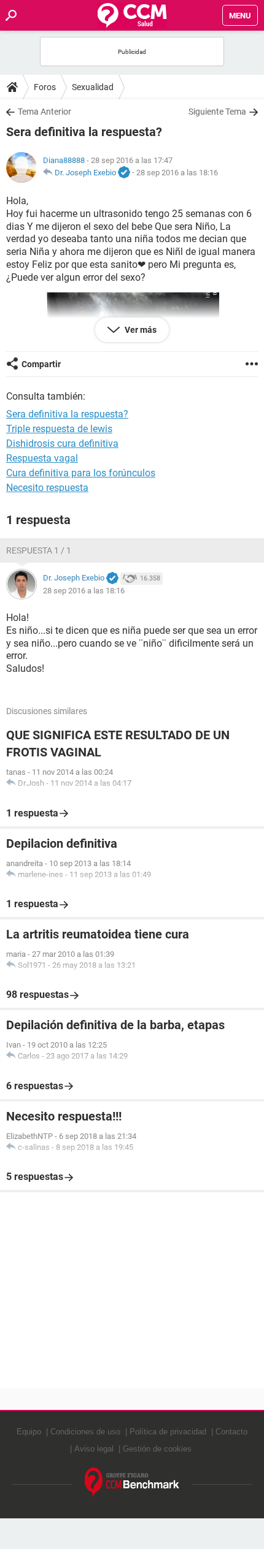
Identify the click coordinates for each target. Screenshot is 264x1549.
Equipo (29, 1431)
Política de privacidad (168, 1431)
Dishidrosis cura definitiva (62, 443)
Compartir (41, 364)
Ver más (140, 330)
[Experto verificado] (124, 173)
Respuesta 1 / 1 (38, 550)
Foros (45, 87)
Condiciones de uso (85, 1431)
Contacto (231, 1431)
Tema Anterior (44, 111)
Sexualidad (93, 87)
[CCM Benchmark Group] (132, 1482)
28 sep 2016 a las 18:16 (177, 172)
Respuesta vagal (42, 458)
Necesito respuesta (47, 487)
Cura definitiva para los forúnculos (80, 473)
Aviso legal (94, 1448)
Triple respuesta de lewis (59, 429)
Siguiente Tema (217, 111)
